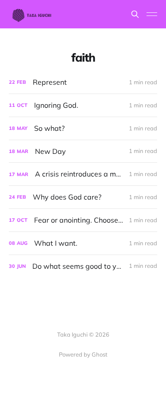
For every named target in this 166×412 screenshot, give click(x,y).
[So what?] (83, 128)
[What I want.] (83, 243)
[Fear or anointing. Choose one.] (83, 220)
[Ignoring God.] (83, 105)
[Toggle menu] (151, 14)
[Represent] (83, 82)
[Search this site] (135, 14)
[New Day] (83, 151)
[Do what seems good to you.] (83, 266)
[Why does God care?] (83, 197)
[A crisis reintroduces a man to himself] (83, 174)
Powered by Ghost (83, 354)
